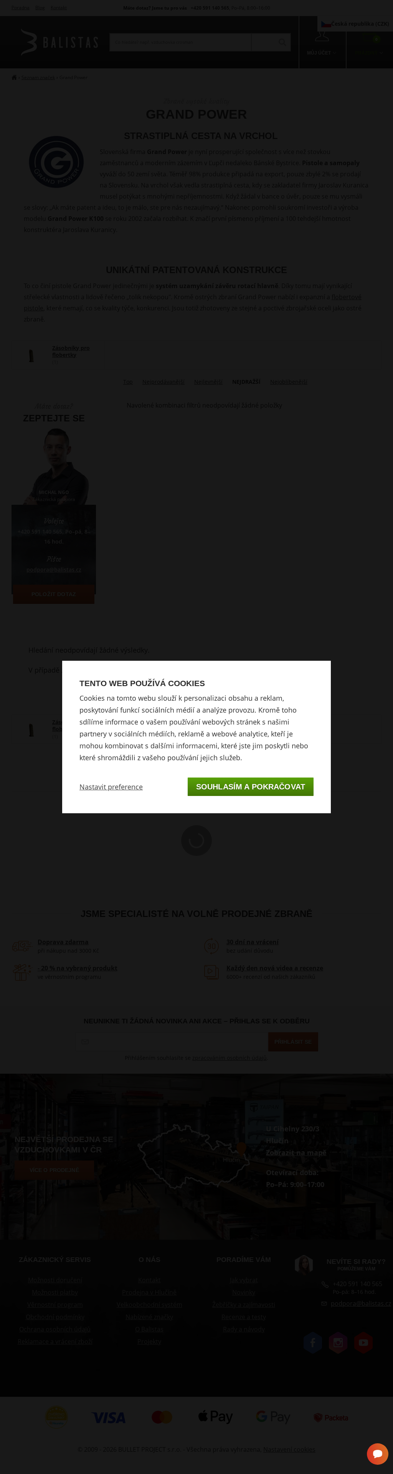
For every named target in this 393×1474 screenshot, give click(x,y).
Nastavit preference (111, 786)
